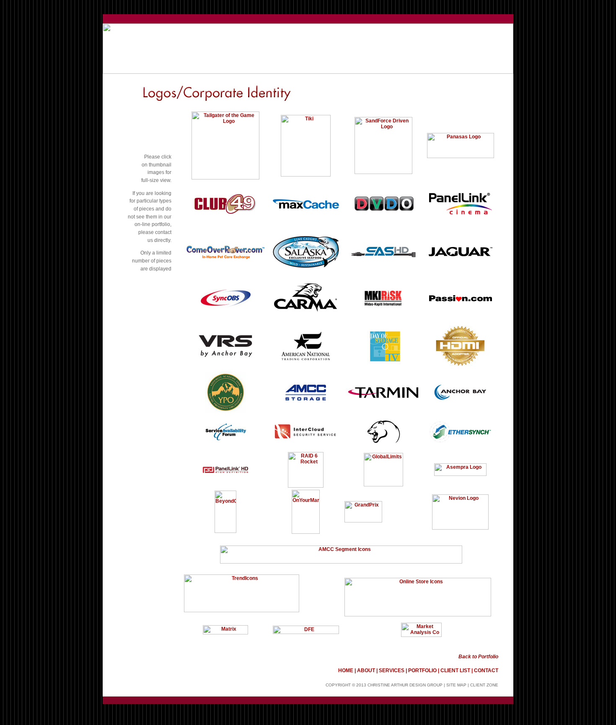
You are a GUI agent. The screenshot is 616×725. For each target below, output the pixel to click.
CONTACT (486, 670)
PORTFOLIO (422, 670)
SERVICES (392, 670)
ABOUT (366, 670)
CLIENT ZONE (484, 685)
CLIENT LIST (455, 670)
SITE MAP (456, 685)
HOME (346, 670)
